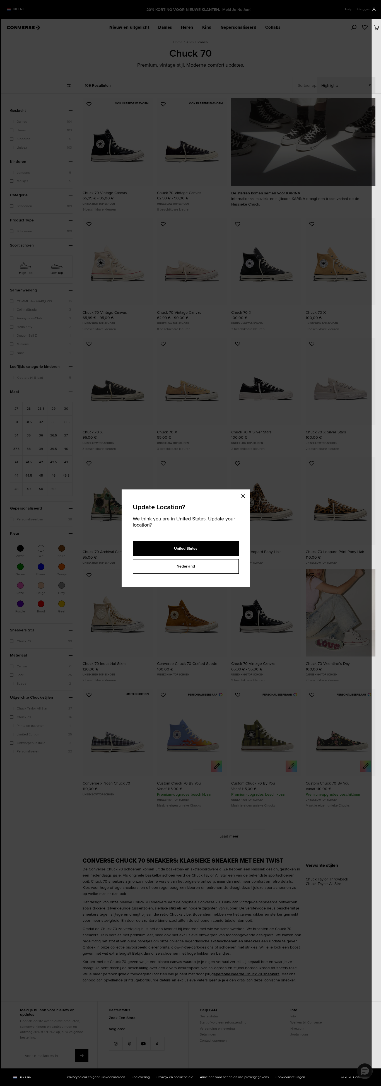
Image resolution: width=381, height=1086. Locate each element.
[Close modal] (245, 495)
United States (185, 548)
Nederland (186, 566)
